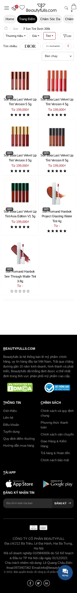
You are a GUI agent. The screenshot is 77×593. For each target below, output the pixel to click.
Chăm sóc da (50, 19)
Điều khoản (11, 424)
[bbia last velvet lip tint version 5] (20, 81)
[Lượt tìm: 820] (52, 46)
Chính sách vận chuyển (57, 434)
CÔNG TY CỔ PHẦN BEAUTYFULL (38, 538)
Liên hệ (8, 417)
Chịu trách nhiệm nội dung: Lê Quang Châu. (35, 562)
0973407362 (23, 567)
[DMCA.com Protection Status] (19, 388)
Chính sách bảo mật (55, 460)
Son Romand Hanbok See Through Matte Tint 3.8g (20, 276)
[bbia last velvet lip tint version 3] (20, 137)
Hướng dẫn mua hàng (18, 445)
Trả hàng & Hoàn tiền (55, 453)
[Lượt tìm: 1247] (30, 46)
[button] (15, 8)
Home (10, 19)
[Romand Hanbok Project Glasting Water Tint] (57, 193)
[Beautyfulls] (6, 28)
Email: (36, 567)
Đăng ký (61, 503)
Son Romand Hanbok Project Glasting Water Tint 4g (57, 216)
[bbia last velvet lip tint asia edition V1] (20, 193)
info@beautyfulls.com (56, 567)
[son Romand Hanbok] (20, 253)
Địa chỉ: (9, 543)
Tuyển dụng (11, 431)
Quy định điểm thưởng (19, 438)
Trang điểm (27, 19)
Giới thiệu (10, 410)
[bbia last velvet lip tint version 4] (57, 81)
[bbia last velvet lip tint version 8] (57, 137)
